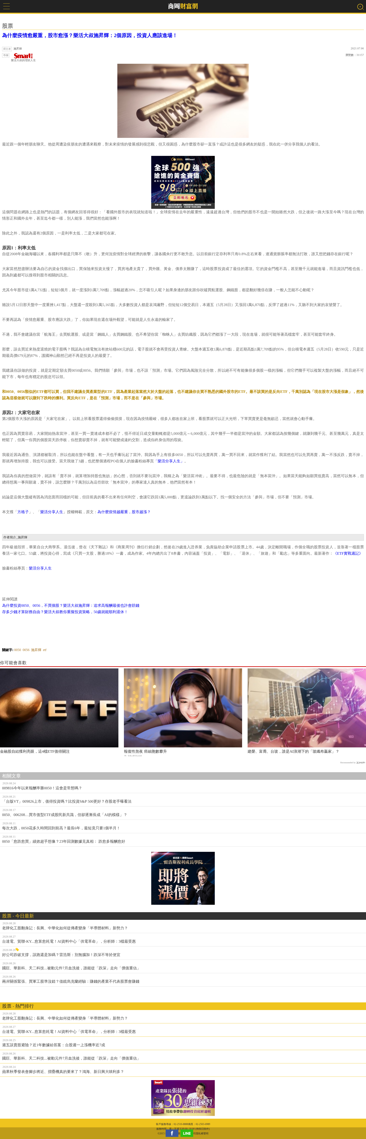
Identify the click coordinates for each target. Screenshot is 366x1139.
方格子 (23, 512)
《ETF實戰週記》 (348, 553)
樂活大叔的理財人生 (23, 60)
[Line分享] (187, 1133)
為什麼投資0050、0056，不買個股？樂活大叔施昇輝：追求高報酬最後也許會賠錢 (70, 605)
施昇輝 (36, 650)
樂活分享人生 (51, 512)
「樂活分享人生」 (169, 461)
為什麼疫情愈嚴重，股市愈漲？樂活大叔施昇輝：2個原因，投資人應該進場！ (89, 35)
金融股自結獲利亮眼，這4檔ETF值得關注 (35, 751)
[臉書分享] (173, 1133)
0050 (17, 650)
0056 (26, 650)
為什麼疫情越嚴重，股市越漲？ (124, 512)
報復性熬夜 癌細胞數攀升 (145, 751)
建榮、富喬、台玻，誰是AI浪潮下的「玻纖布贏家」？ (293, 751)
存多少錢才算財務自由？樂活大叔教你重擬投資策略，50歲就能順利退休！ (65, 612)
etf (44, 650)
